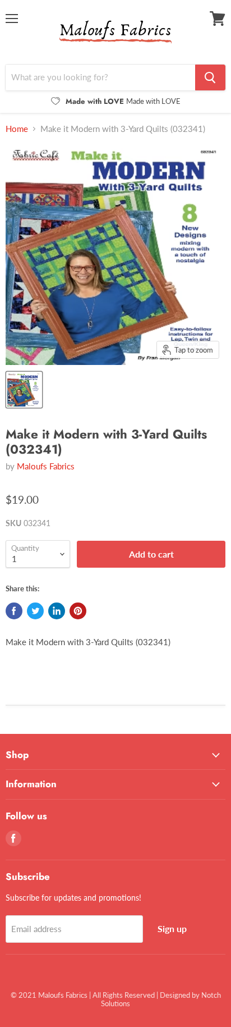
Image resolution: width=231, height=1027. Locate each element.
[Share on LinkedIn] (56, 610)
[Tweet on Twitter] (35, 610)
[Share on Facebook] (14, 610)
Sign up (172, 928)
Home (17, 129)
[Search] (210, 77)
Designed (175, 995)
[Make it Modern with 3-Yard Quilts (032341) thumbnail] (24, 390)
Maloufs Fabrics (46, 466)
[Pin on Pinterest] (78, 610)
